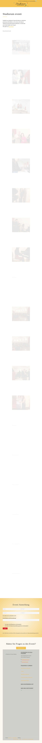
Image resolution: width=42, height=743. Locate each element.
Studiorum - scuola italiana (12, 737)
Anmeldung (11, 26)
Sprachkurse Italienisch (25, 668)
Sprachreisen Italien (25, 680)
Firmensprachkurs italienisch (26, 677)
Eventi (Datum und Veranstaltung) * (9, 618)
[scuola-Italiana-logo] (21, 4)
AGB (11, 624)
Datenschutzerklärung (14, 625)
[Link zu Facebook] (36, 738)
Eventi (22, 671)
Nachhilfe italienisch (25, 674)
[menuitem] (16, 739)
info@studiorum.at (25, 659)
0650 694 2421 (25, 661)
